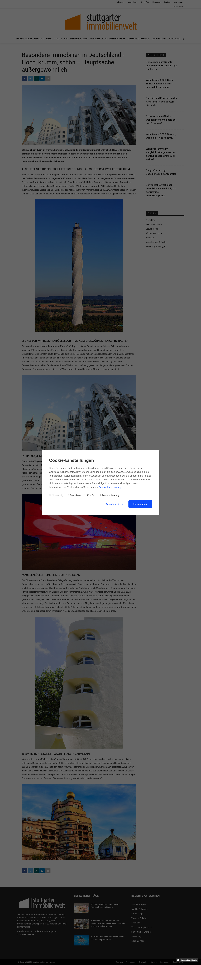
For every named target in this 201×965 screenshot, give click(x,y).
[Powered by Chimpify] (187, 960)
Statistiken (75, 495)
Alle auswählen (140, 504)
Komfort (91, 495)
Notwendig (57, 495)
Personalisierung (110, 495)
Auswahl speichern (115, 504)
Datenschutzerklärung (109, 487)
